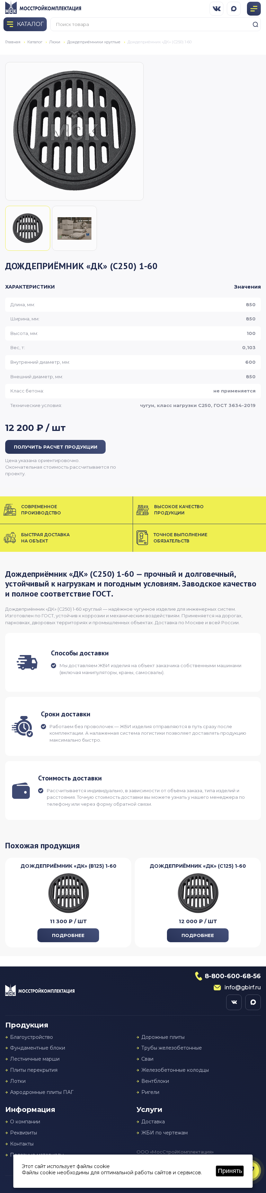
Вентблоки (155, 1081)
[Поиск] (255, 24)
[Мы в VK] (216, 9)
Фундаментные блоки (37, 1048)
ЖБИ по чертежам (164, 1133)
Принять (230, 1170)
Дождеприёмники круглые (94, 41)
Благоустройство (31, 1037)
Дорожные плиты (163, 1037)
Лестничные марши (35, 1059)
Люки (54, 41)
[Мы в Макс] (234, 9)
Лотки (18, 1081)
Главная (12, 41)
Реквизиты (23, 1133)
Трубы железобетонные (171, 1048)
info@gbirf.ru (242, 987)
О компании (25, 1122)
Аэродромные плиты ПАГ (41, 1092)
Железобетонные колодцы (175, 1070)
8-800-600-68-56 (233, 976)
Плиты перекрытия (33, 1070)
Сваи (147, 1059)
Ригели (150, 1092)
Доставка (153, 1122)
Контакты (22, 1144)
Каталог (34, 41)
